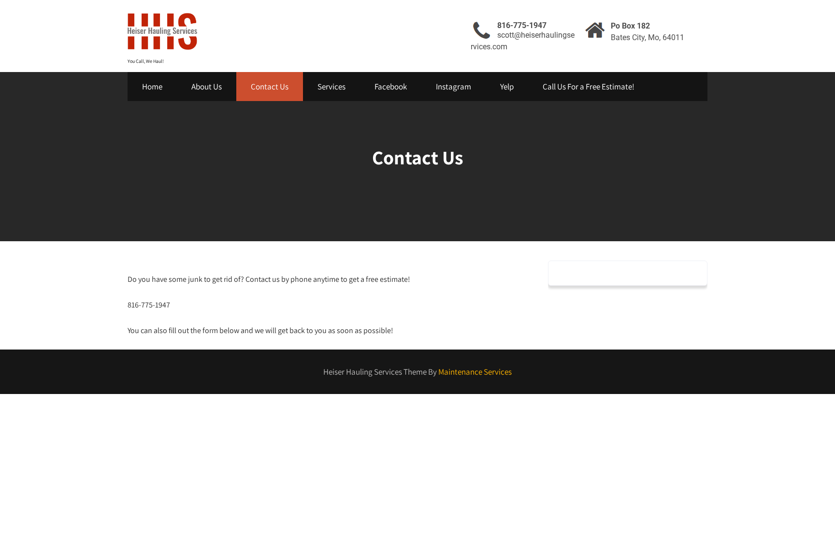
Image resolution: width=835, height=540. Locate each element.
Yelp (507, 86)
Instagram (453, 86)
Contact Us (269, 86)
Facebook (390, 86)
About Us (206, 86)
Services (331, 86)
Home (152, 86)
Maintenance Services (475, 371)
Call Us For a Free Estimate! (588, 86)
